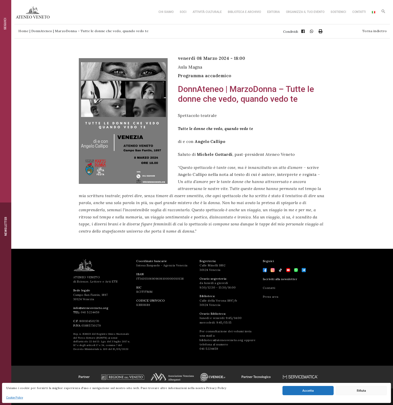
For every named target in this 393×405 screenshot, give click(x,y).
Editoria (273, 12)
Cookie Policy (14, 397)
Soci (183, 12)
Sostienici (338, 12)
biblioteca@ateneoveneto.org (221, 340)
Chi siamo (166, 12)
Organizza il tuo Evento (305, 12)
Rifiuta (361, 391)
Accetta (308, 391)
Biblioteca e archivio (244, 12)
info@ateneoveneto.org (90, 308)
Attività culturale (207, 12)
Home (23, 31)
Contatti (359, 12)
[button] (383, 12)
